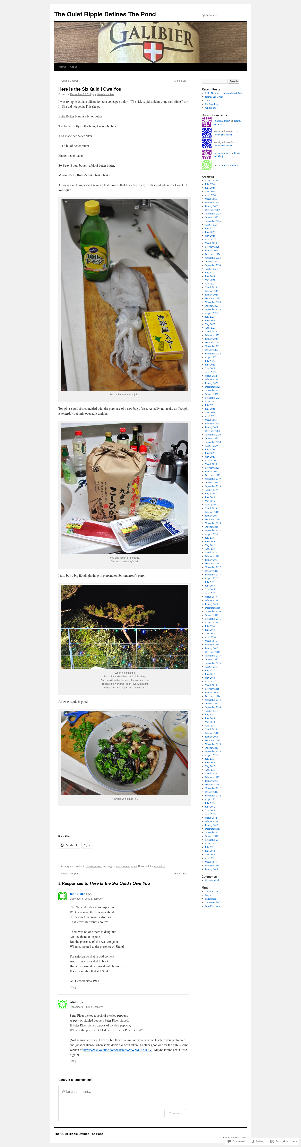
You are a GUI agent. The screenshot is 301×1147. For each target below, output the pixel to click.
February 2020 (212, 467)
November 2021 (213, 390)
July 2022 (210, 360)
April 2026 (210, 195)
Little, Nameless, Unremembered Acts (223, 93)
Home (62, 67)
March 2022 (211, 375)
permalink (159, 866)
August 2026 (211, 180)
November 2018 (213, 522)
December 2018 (212, 519)
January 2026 (211, 206)
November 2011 (213, 832)
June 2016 (210, 629)
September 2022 (213, 353)
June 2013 (210, 762)
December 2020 (212, 430)
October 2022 (211, 349)
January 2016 (211, 648)
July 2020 (210, 449)
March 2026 (211, 198)
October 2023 (211, 305)
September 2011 (213, 839)
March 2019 (211, 508)
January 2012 (211, 825)
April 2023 (210, 327)
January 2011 (211, 869)
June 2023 (210, 320)
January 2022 (211, 383)
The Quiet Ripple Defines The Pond (105, 13)
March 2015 (211, 685)
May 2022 (210, 368)
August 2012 (211, 799)
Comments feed (212, 902)
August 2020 (211, 445)
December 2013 (212, 740)
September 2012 (213, 795)
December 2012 (212, 784)
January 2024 (211, 294)
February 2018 (212, 556)
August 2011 (211, 843)
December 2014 (212, 696)
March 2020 (211, 464)
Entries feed (210, 898)
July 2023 (210, 316)
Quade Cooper (68, 80)
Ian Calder (77, 893)
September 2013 (213, 751)
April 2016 (210, 637)
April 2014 (210, 725)
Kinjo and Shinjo (230, 165)
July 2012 (210, 802)
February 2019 (212, 511)
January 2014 (211, 736)
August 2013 (211, 755)
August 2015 (211, 666)
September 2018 (213, 530)
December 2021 (212, 386)
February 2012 (212, 821)
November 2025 (213, 213)
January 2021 (211, 427)
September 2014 (213, 707)
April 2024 (210, 283)
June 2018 (210, 541)
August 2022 (211, 357)
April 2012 (210, 813)
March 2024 (211, 287)
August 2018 (211, 534)
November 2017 (213, 567)
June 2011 (210, 850)
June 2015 (210, 674)
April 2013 (210, 769)
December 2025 (212, 209)
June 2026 (210, 187)
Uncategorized (94, 866)
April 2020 (210, 460)
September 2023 (213, 309)
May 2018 (210, 545)
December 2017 (212, 563)
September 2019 (213, 486)
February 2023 (212, 335)
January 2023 (211, 338)
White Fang (210, 107)
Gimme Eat (181, 80)
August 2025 (211, 224)
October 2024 (211, 261)
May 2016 (210, 633)
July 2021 (210, 405)
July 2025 (210, 228)
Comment (175, 1113)
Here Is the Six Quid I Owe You (89, 89)
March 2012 (211, 817)
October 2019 (211, 482)
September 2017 (213, 574)
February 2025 (212, 246)
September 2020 (213, 441)
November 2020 (213, 434)
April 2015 (210, 681)
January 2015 (211, 692)
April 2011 (210, 858)
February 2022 (212, 379)
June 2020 (210, 453)
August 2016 (211, 622)
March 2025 (211, 243)
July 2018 (210, 537)
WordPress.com (212, 906)
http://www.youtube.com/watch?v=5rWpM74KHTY (117, 1050)
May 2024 (210, 279)
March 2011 (211, 861)
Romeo (125, 866)
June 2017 (210, 585)
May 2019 (210, 500)
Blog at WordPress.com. (235, 1137)
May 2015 (210, 677)
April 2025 (210, 239)
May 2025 (210, 235)
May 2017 (210, 589)
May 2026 (210, 191)
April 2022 (210, 371)
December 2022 (212, 342)
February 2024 (212, 290)
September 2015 (213, 662)
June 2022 (210, 364)
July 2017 (210, 581)
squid (134, 866)
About (73, 67)
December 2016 (212, 607)
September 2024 (213, 265)
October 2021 (211, 394)
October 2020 (211, 438)
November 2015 (213, 655)
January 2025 (211, 250)
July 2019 (210, 493)
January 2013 (211, 780)
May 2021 (210, 412)
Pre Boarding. (211, 104)
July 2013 (210, 758)
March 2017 (211, 596)
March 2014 (211, 729)
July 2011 (210, 847)
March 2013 (211, 773)
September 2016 (213, 618)
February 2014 (212, 732)
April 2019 (210, 504)
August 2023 (211, 313)
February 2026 (212, 202)
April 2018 (210, 548)
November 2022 (213, 346)
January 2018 (211, 559)
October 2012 (211, 791)
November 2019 (213, 478)
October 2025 (211, 217)
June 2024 (210, 276)
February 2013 (212, 777)
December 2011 (212, 828)
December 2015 (212, 651)
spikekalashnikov (104, 94)
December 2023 (212, 298)
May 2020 (210, 456)
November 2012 (213, 788)
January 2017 (211, 604)
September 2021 (213, 397)
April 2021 (210, 416)
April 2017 (210, 592)
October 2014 (211, 703)
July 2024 (210, 272)
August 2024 (211, 268)
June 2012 (210, 806)
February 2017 (212, 600)
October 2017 (211, 570)
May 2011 (210, 854)
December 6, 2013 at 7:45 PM (86, 1006)
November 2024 (213, 257)
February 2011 (212, 865)
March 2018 (211, 552)
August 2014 (211, 710)
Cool (207, 100)
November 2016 (213, 611)
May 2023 (210, 324)
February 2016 (212, 644)
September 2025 (213, 220)
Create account (212, 891)
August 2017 (211, 578)
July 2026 (210, 184)
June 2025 (210, 231)
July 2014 (210, 714)
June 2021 (210, 408)
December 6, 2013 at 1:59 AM (86, 898)
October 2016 (211, 615)
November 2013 (213, 743)
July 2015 (210, 670)
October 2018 (211, 526)
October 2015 (211, 659)
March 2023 (211, 331)
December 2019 (212, 475)
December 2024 (212, 254)
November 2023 (213, 301)
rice (118, 866)
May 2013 (210, 766)
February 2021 (212, 423)
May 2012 (210, 810)
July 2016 (210, 626)
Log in (208, 895)
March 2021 (211, 419)
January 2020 (211, 471)
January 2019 (211, 515)
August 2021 (211, 401)
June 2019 (210, 497)
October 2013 (211, 747)
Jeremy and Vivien (214, 96)
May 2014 (210, 721)
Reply (73, 987)
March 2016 (211, 640)
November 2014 (213, 699)
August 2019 (211, 489)
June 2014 (210, 718)
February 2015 (212, 688)
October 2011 (211, 836)
